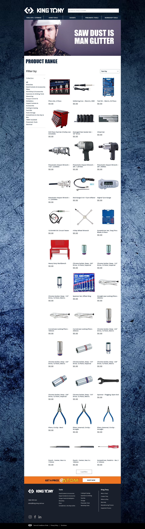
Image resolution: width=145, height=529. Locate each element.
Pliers (28, 89)
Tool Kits (29, 110)
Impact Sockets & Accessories (32, 104)
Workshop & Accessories (34, 91)
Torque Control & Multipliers (32, 100)
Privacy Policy (54, 525)
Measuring (29, 96)
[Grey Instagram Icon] (30, 517)
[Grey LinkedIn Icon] (40, 517)
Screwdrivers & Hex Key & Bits (35, 116)
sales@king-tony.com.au (36, 503)
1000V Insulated (31, 120)
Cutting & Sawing (32, 108)
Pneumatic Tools (31, 122)
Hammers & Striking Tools (35, 94)
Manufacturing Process (107, 505)
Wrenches (29, 85)
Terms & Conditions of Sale (40, 525)
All (27, 82)
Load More (84, 472)
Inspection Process (106, 508)
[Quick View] (59, 87)
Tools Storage (30, 113)
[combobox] (110, 71)
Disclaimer (64, 525)
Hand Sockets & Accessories (35, 87)
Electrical (29, 124)
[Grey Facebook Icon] (35, 517)
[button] (34, 18)
